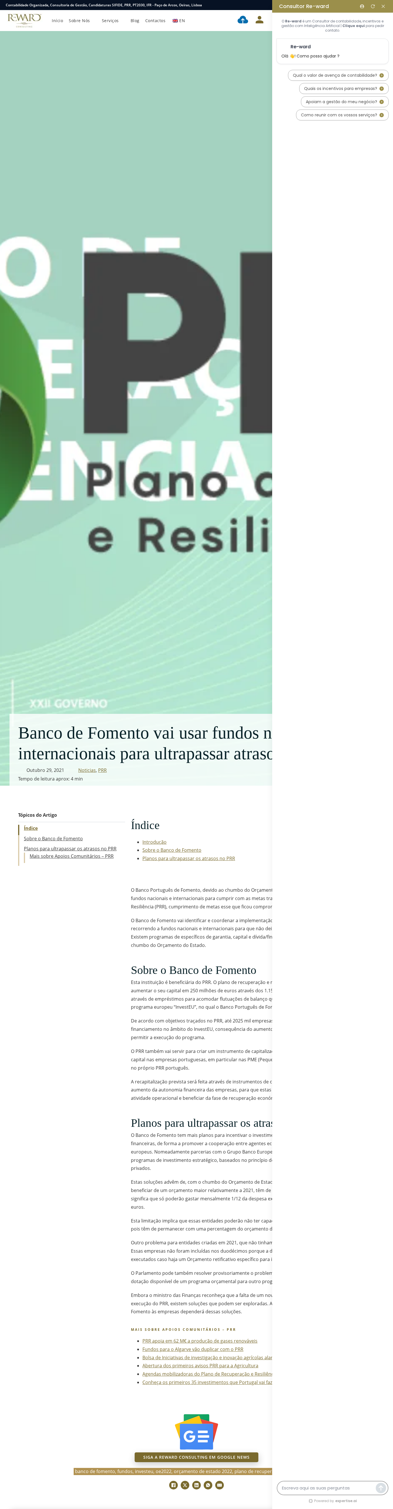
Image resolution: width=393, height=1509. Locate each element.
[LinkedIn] (196, 1485)
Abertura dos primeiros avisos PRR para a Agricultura (200, 1365)
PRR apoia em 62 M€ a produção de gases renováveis (199, 1341)
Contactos (155, 20)
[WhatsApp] (208, 1485)
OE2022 (163, 1471)
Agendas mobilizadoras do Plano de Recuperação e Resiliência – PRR (216, 1374)
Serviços (110, 20)
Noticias (87, 770)
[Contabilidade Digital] (243, 21)
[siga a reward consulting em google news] (196, 1432)
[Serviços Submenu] (123, 21)
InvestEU (144, 1471)
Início (57, 20)
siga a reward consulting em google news (196, 1457)
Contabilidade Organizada (27, 5)
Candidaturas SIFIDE (106, 5)
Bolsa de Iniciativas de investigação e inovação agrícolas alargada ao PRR (221, 1357)
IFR (149, 5)
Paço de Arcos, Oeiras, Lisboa (178, 5)
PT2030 (139, 5)
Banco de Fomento (95, 1471)
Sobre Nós (79, 20)
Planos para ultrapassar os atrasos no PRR (70, 848)
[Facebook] (173, 1485)
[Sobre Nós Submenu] (94, 21)
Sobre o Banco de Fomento (53, 838)
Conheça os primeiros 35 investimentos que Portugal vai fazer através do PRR (226, 1382)
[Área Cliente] (259, 21)
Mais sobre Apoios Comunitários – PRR (72, 856)
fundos (125, 1471)
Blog (135, 20)
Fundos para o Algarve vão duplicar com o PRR (192, 1349)
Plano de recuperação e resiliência (271, 1471)
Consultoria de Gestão (68, 5)
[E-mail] (219, 1485)
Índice (31, 828)
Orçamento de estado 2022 (203, 1471)
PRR (127, 5)
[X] (185, 1485)
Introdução (154, 842)
